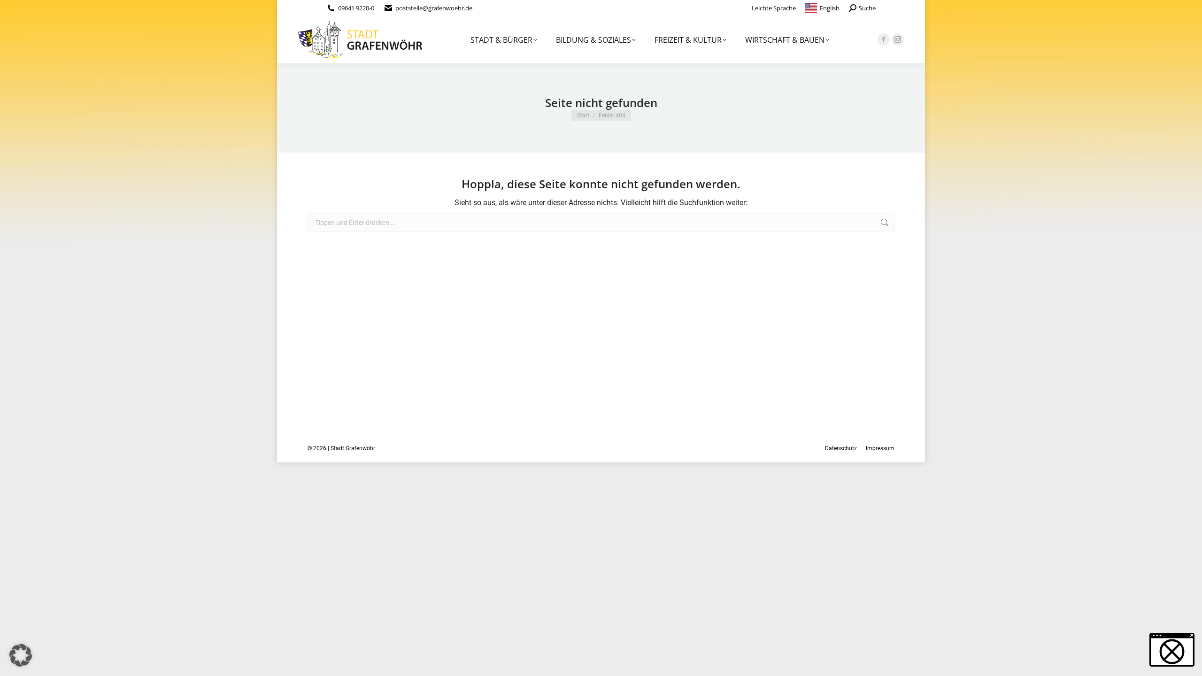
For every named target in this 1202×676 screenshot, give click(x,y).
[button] (20, 655)
